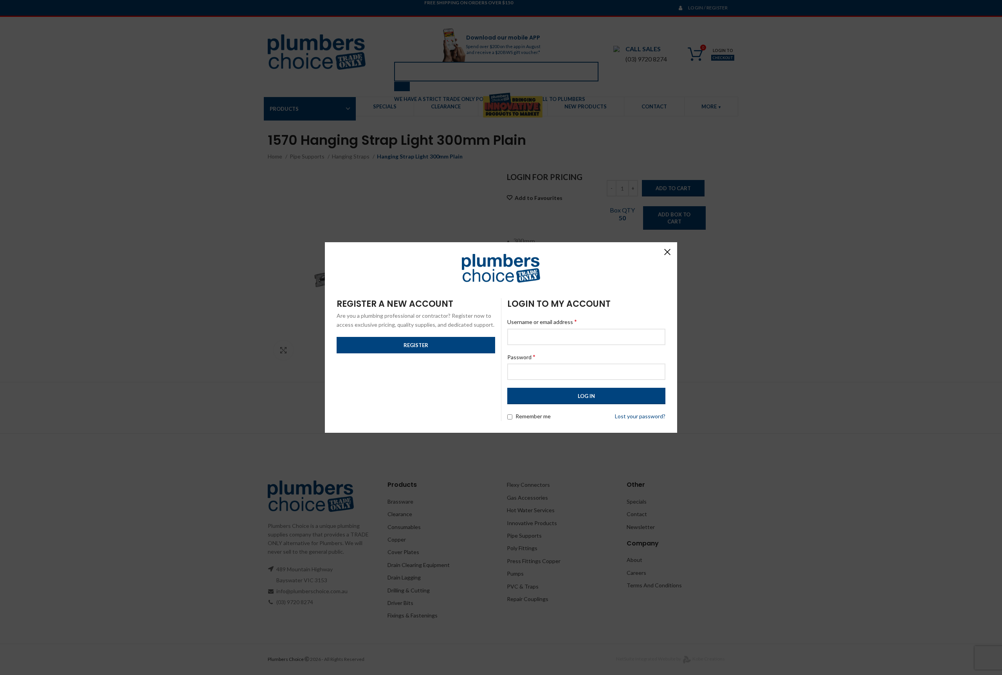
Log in (586, 396)
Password (521, 356)
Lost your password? (640, 416)
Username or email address (542, 321)
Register (416, 345)
